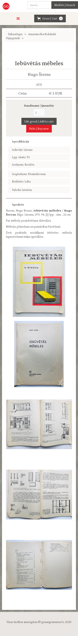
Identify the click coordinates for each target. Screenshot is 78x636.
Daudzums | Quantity (39, 105)
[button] (18, 19)
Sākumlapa (15, 34)
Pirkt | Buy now (39, 128)
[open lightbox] (39, 282)
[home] (7, 6)
